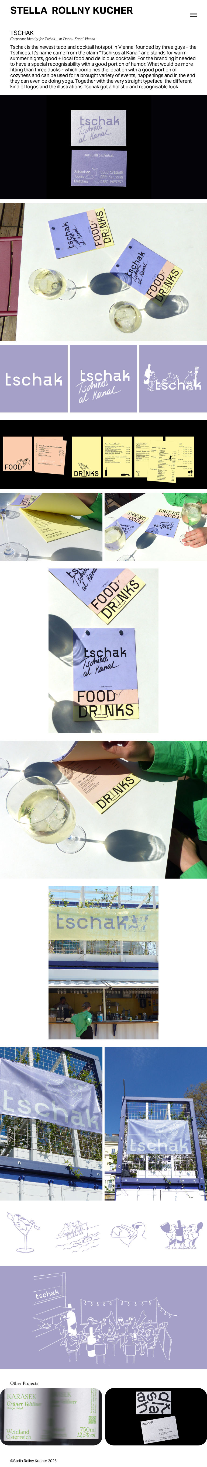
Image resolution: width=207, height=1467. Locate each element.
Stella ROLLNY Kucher (71, 10)
